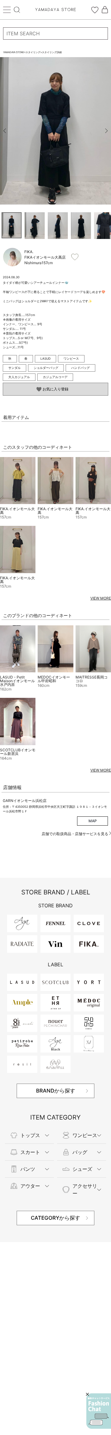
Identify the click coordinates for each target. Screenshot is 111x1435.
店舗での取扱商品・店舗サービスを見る (75, 833)
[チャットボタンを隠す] (87, 1394)
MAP (92, 821)
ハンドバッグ (80, 368)
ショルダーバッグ (46, 368)
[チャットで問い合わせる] (98, 1411)
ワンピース (71, 358)
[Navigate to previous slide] (4, 130)
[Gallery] (55, 131)
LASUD (45, 358)
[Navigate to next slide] (106, 130)
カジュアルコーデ (55, 377)
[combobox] (55, 33)
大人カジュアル (19, 377)
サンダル (14, 368)
